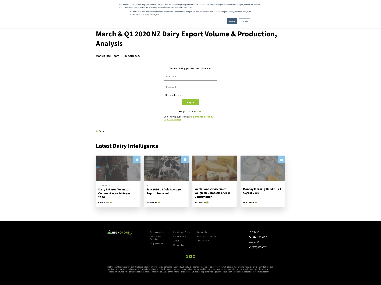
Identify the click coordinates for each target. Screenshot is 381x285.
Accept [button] (232, 21)
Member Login (179, 245)
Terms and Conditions (206, 236)
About (176, 240)
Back (101, 131)
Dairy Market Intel (157, 232)
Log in (190, 102)
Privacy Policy (203, 240)
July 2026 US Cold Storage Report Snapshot (163, 191)
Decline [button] (245, 21)
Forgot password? (188, 111)
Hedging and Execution (155, 237)
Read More (103, 202)
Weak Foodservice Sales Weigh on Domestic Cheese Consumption (213, 193)
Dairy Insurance (156, 243)
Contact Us (202, 232)
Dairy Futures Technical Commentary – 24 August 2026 (115, 193)
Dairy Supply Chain (181, 232)
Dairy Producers (180, 236)
